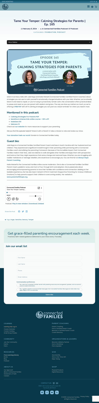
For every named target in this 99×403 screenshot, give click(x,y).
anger (12, 220)
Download (33, 204)
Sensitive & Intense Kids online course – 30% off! (30, 119)
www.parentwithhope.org (17, 177)
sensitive (18, 220)
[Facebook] (42, 392)
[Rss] (57, 392)
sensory (25, 220)
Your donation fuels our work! (18, 135)
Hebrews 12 (15, 124)
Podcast (61, 32)
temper (31, 220)
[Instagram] (47, 392)
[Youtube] (52, 392)
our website (19, 126)
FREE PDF (18, 107)
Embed (41, 204)
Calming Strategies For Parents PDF (25, 117)
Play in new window (20, 204)
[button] (92, 6)
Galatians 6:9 (16, 122)
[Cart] (96, 7)
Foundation (50, 32)
